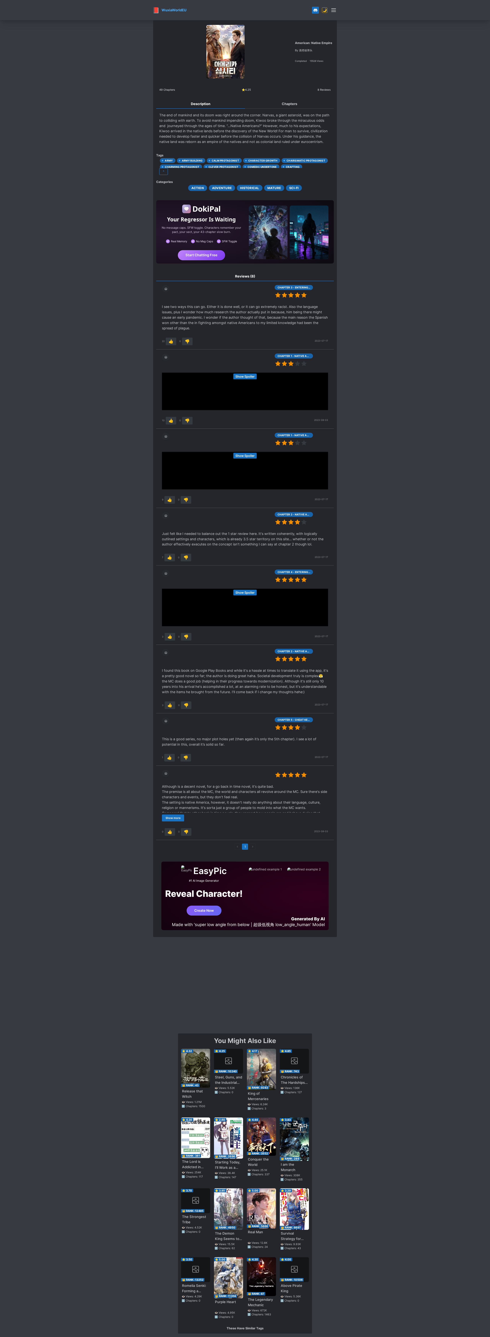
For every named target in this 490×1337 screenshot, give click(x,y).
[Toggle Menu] (333, 10)
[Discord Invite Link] (315, 10)
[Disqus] (245, 985)
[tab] (200, 104)
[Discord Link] (315, 10)
